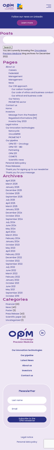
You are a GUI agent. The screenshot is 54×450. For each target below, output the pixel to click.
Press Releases (13, 166)
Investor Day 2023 (17, 121)
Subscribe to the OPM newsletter (27, 419)
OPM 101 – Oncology (19, 143)
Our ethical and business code (27, 95)
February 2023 (13, 254)
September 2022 (14, 263)
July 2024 (10, 222)
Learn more (27, 22)
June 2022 (11, 270)
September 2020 (14, 292)
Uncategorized (13, 320)
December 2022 (14, 257)
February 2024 (13, 238)
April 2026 (10, 180)
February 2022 (13, 276)
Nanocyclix (14, 130)
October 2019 (12, 296)
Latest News (27, 360)
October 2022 (13, 260)
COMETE (13, 156)
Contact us (11, 105)
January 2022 (12, 279)
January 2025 (12, 209)
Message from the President (23, 114)
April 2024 (11, 231)
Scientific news (16, 159)
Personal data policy (16, 162)
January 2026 (12, 187)
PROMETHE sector (17, 102)
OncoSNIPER (14, 134)
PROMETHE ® (15, 137)
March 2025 (11, 206)
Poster (9, 310)
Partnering (14, 150)
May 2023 (10, 247)
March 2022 (11, 273)
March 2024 (12, 235)
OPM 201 (13, 153)
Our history (14, 98)
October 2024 (13, 215)
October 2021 (12, 283)
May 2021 (10, 289)
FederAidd (14, 73)
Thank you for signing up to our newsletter (27, 169)
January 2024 (12, 241)
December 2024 (14, 212)
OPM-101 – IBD (15, 146)
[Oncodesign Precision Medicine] (8, 6)
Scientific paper (14, 316)
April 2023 (10, 251)
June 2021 (10, 286)
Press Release (12, 313)
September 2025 (14, 196)
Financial (10, 304)
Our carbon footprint (22, 89)
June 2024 (11, 225)
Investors (10, 111)
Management (15, 76)
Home (9, 108)
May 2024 (11, 228)
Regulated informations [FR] (23, 118)
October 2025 (13, 193)
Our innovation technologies (20, 127)
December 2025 (14, 190)
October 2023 (13, 244)
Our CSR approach (18, 86)
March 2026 (12, 183)
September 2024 (14, 219)
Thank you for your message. (20, 172)
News (11, 82)
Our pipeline (12, 140)
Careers (13, 70)
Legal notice (12, 124)
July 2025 (10, 199)
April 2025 (10, 203)
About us (10, 66)
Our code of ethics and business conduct (32, 92)
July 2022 (10, 267)
